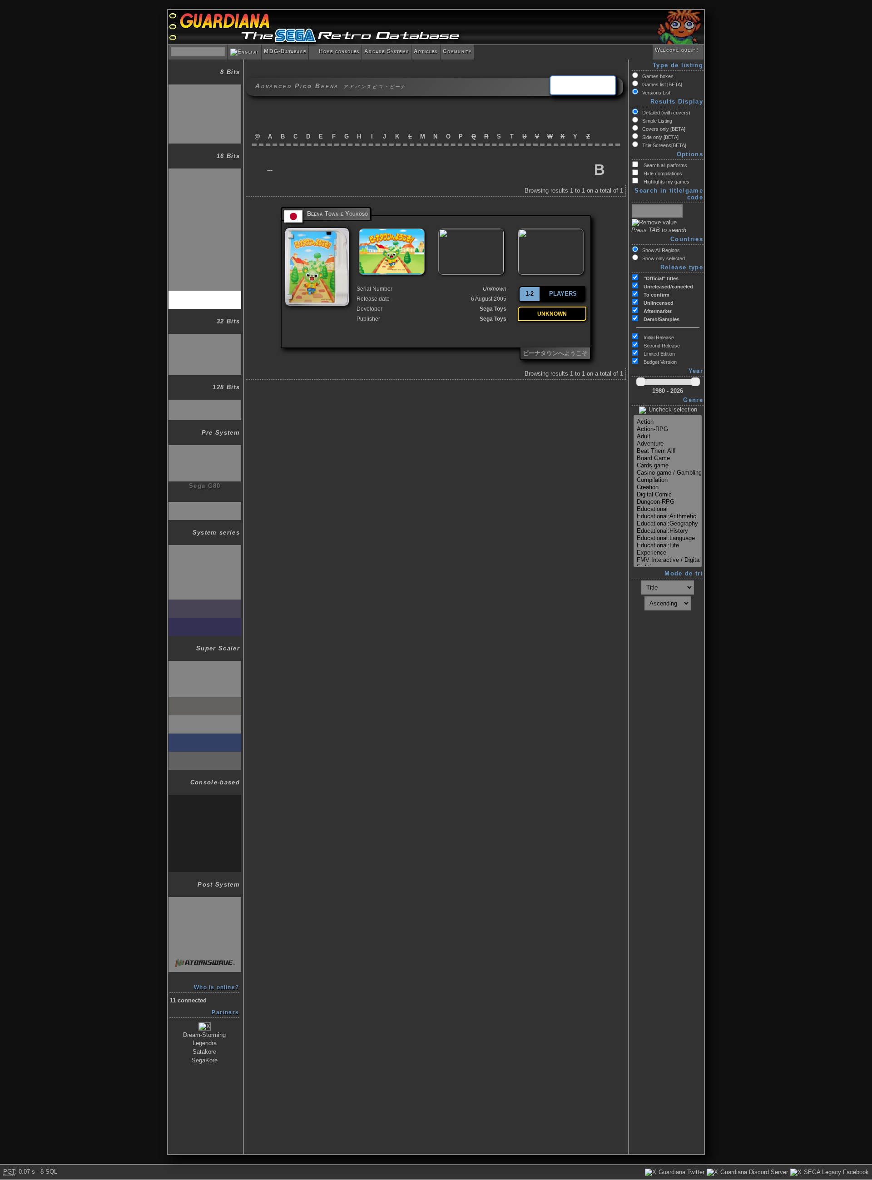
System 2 (204, 567)
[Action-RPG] (668, 429)
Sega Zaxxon (205, 449)
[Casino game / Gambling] (668, 472)
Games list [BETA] (662, 84)
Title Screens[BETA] (664, 145)
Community (457, 51)
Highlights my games (665, 181)
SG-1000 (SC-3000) (205, 88)
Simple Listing (657, 121)
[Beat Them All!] (668, 451)
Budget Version (659, 362)
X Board (204, 701)
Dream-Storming (204, 1034)
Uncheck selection (672, 409)
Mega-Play (205, 856)
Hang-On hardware (205, 665)
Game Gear (205, 127)
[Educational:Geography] (668, 523)
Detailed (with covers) (666, 112)
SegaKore (205, 1060)
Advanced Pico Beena (205, 296)
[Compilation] (668, 480)
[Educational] (668, 509)
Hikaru (205, 940)
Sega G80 (205, 485)
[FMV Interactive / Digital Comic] (668, 560)
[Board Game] (668, 458)
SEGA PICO (205, 254)
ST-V (205, 756)
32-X (205, 338)
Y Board (204, 719)
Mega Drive (204, 172)
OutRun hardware (205, 683)
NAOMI (204, 919)
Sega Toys (493, 309)
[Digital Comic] (668, 494)
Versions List (656, 92)
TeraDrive (205, 274)
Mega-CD (204, 193)
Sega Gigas (205, 506)
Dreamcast (205, 404)
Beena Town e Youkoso (337, 213)
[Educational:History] (668, 531)
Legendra (205, 1043)
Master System (204, 107)
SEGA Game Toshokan (205, 216)
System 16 (205, 585)
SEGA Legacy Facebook (835, 1172)
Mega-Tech (205, 835)
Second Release (661, 345)
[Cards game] (668, 465)
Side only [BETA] (660, 137)
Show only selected (663, 258)
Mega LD (204, 233)
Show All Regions (661, 250)
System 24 (205, 603)
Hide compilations (662, 173)
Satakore (204, 1051)
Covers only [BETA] (663, 129)
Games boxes (658, 76)
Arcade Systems (386, 51)
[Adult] (668, 436)
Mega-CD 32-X (205, 358)
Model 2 (205, 901)
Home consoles (335, 51)
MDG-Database (285, 51)
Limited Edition (658, 354)
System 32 (205, 737)
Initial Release (658, 337)
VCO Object (204, 467)
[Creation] (668, 487)
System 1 (204, 549)
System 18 (205, 622)
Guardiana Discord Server (753, 1172)
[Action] (668, 422)
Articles (426, 51)
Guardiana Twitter (680, 1172)
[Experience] (668, 552)
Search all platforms (664, 165)
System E (205, 799)
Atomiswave (205, 958)
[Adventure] (668, 443)
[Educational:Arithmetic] (668, 516)
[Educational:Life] (668, 545)
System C (205, 817)
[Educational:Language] (668, 538)
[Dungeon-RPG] (668, 502)
